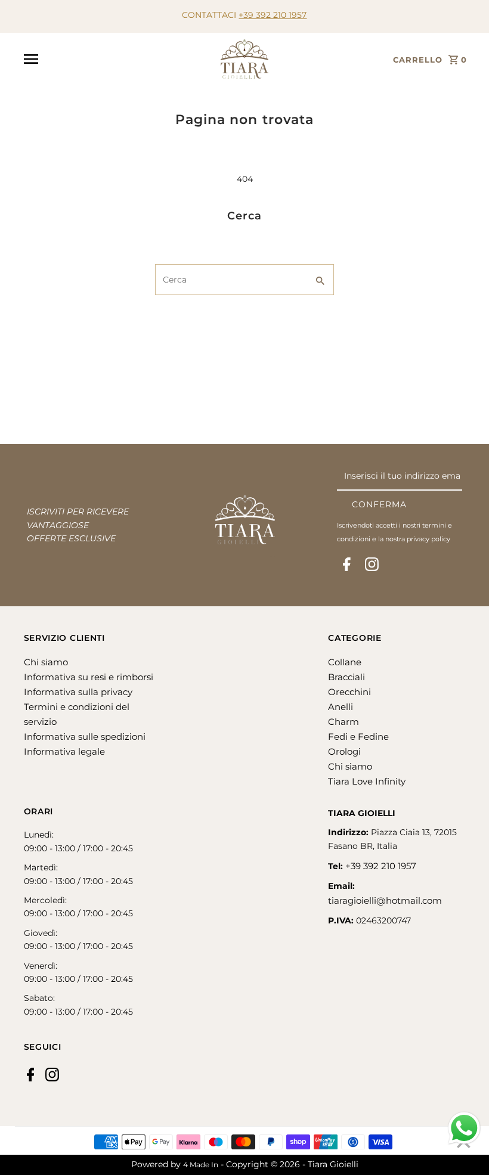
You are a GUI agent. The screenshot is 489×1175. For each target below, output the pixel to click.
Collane (344, 662)
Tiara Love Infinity (367, 781)
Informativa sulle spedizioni (85, 736)
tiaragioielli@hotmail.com (385, 900)
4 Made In (200, 1164)
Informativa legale (64, 751)
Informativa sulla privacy (78, 691)
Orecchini (349, 691)
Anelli (340, 706)
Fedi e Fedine (358, 736)
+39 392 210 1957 (273, 15)
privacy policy (428, 539)
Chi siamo (46, 662)
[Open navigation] (117, 59)
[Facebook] (347, 566)
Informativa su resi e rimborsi (88, 677)
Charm (343, 721)
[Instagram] (372, 566)
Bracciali (346, 677)
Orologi (344, 751)
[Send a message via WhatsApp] (464, 1128)
